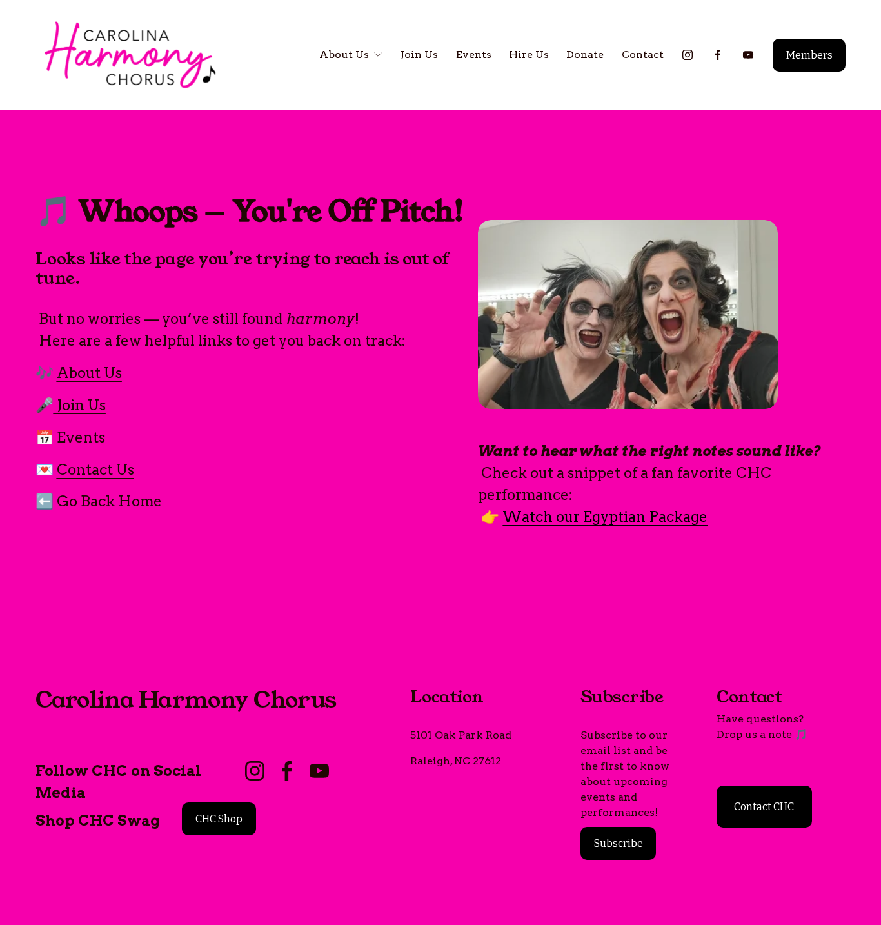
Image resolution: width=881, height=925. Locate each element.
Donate (585, 54)
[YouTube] (748, 54)
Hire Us (529, 54)
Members (809, 55)
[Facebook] (717, 54)
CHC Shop (219, 819)
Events (473, 54)
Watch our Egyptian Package (605, 517)
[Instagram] (687, 54)
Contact (643, 54)
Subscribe (618, 843)
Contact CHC (764, 807)
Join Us (419, 54)
